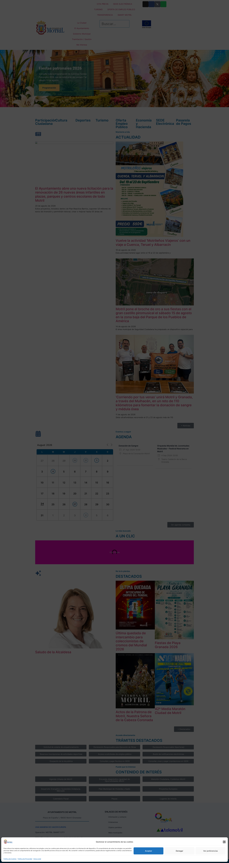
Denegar (179, 851)
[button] (224, 842)
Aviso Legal (37, 859)
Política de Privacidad (25, 859)
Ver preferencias (210, 851)
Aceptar (148, 851)
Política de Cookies (10, 859)
